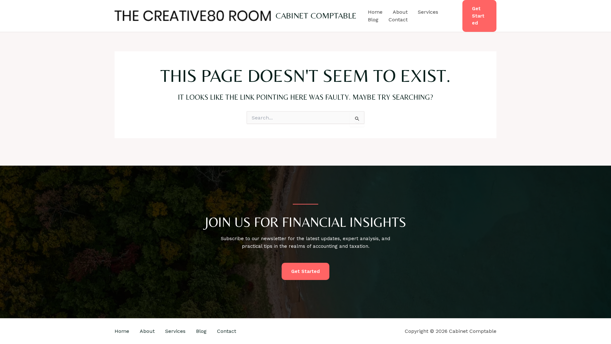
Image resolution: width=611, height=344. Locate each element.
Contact (398, 20)
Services (428, 12)
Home (375, 12)
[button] (479, 16)
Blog (373, 20)
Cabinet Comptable (316, 15)
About (400, 12)
